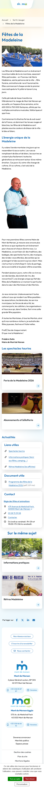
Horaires (33, 690)
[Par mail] (33, 620)
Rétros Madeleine (13, 599)
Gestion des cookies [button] (22, 752)
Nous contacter (23, 651)
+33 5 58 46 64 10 (16, 724)
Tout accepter (15, 779)
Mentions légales (22, 761)
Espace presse (22, 743)
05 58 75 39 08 (14, 513)
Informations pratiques (16, 562)
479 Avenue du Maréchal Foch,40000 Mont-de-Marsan (21, 507)
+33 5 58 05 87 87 (16, 690)
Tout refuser (30, 779)
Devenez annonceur (22, 737)
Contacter (12, 517)
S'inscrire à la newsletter (22, 643)
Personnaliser (22, 784)
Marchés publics (22, 740)
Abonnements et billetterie (18, 419)
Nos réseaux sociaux (22, 636)
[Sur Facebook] (17, 620)
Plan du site (22, 756)
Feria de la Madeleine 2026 (19, 380)
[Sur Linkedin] (28, 620)
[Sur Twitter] (22, 620)
